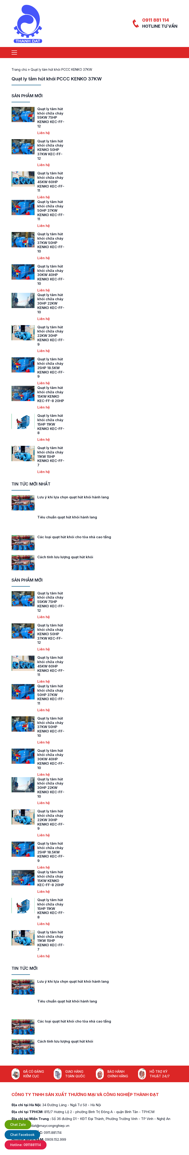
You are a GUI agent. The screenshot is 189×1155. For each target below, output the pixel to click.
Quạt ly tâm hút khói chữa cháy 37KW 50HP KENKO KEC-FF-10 (50, 242)
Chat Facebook (22, 1135)
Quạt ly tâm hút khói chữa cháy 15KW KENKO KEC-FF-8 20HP (50, 394)
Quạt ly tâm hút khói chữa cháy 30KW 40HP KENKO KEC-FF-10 (50, 275)
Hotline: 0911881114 (25, 1145)
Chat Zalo (18, 1124)
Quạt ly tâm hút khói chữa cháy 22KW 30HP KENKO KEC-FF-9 (50, 336)
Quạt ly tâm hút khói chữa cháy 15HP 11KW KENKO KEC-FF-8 (50, 424)
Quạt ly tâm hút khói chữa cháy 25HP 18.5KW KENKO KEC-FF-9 (50, 368)
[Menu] (14, 52)
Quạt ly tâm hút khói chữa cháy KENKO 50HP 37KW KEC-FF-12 (50, 150)
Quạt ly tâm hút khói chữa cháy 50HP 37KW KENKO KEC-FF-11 (50, 210)
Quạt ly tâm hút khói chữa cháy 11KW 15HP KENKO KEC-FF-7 (50, 456)
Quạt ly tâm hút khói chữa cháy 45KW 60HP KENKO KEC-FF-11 (50, 182)
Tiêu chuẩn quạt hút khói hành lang (67, 517)
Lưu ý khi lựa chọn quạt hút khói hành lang (73, 497)
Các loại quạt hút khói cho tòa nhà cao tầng (74, 537)
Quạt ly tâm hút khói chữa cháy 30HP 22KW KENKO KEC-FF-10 (50, 303)
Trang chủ (19, 69)
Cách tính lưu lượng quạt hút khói (65, 557)
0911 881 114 (155, 20)
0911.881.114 (53, 1132)
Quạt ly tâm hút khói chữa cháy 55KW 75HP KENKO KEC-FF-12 (50, 117)
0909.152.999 (55, 1139)
